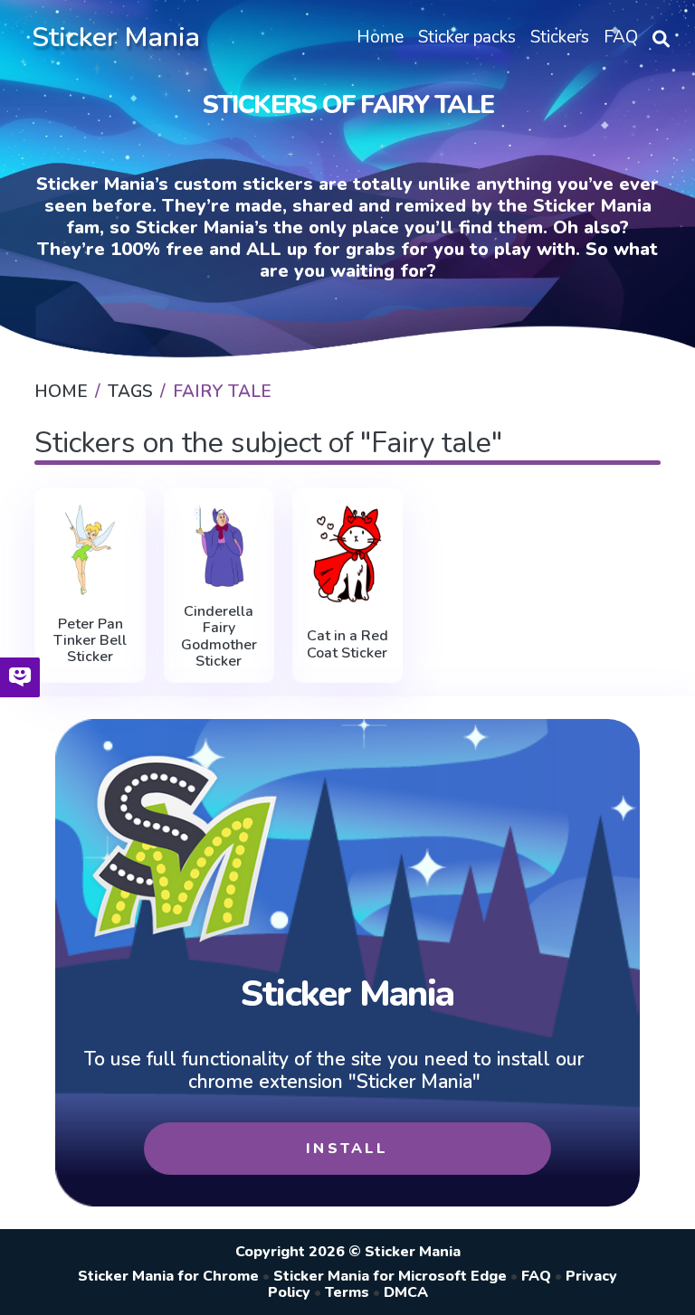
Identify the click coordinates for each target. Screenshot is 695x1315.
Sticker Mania (116, 37)
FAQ (536, 1276)
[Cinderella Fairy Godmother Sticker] (219, 546)
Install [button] (347, 1149)
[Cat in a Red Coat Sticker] (347, 554)
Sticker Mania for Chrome (168, 1276)
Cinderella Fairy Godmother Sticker (219, 636)
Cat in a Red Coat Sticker (347, 644)
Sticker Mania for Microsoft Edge (390, 1276)
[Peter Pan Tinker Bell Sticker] (89, 550)
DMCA (406, 1292)
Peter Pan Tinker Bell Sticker (90, 641)
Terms (347, 1292)
